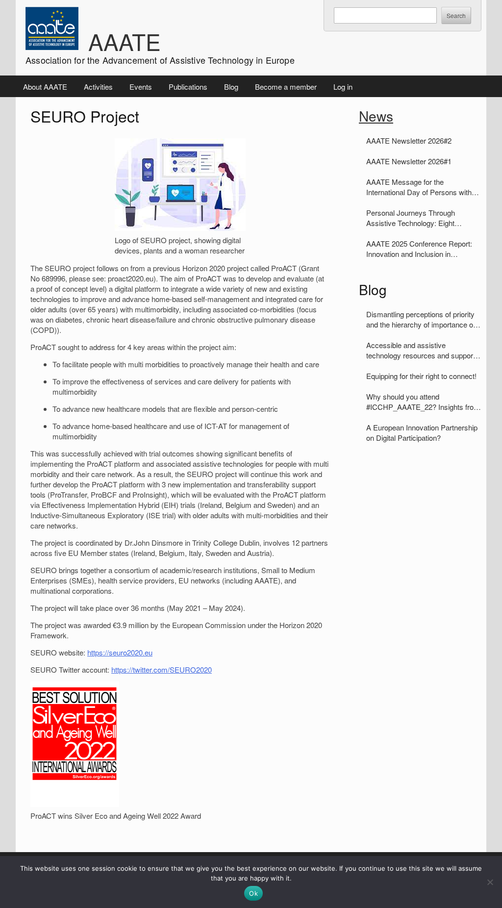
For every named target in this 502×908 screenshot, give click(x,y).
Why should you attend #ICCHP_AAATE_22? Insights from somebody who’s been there (423, 401)
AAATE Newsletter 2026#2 (409, 140)
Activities (98, 86)
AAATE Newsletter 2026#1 (409, 161)
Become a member (286, 86)
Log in (342, 86)
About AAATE (45, 86)
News (376, 116)
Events (140, 86)
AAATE (124, 41)
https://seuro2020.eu (119, 652)
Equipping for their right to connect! (421, 376)
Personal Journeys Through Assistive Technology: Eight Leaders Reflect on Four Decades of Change (420, 217)
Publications (188, 86)
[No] (490, 882)
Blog (231, 86)
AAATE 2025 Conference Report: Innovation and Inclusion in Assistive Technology (419, 248)
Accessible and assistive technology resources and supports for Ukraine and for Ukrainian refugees (422, 350)
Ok (253, 893)
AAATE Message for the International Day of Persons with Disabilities (419, 187)
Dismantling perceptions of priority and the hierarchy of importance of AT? (420, 319)
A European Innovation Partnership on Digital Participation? (421, 432)
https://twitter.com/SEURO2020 (161, 669)
